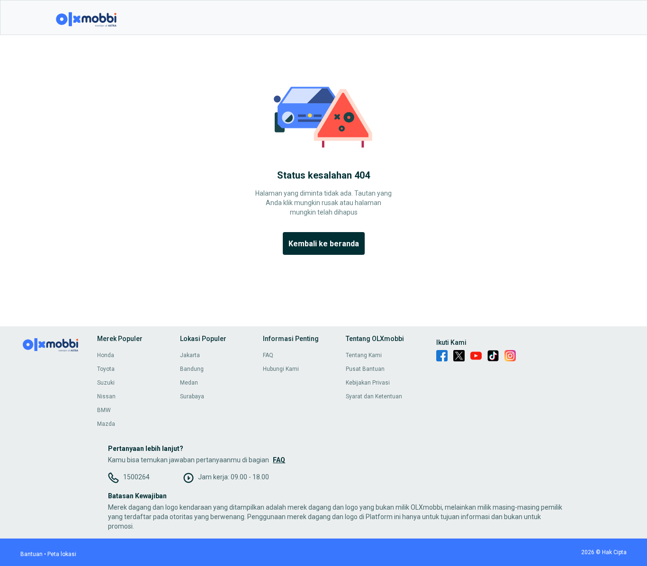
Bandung (192, 369)
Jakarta (190, 355)
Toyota (106, 369)
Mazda (106, 424)
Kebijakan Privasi (368, 382)
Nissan (106, 396)
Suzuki (106, 382)
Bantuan (31, 554)
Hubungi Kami (281, 369)
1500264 (136, 477)
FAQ (268, 355)
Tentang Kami (364, 355)
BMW (104, 410)
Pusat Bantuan (365, 369)
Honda (105, 355)
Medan (189, 382)
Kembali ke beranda (323, 243)
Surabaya (192, 396)
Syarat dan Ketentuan (374, 396)
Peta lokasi (61, 554)
